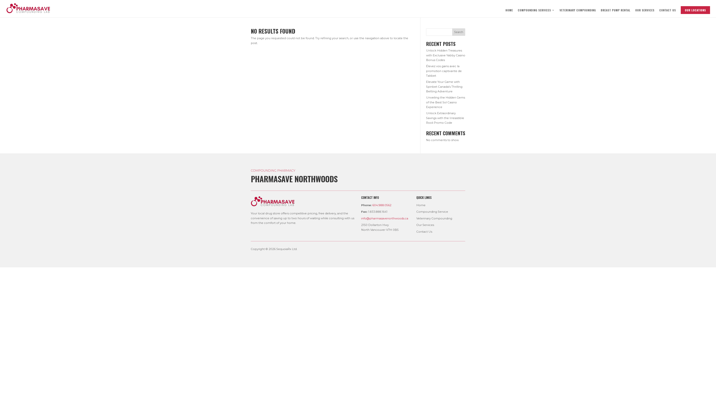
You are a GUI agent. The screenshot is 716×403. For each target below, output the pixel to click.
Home (509, 10)
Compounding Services (534, 10)
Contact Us (424, 231)
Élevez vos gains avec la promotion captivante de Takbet (444, 70)
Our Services (644, 10)
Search (458, 32)
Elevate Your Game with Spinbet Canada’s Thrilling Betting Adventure (444, 86)
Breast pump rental (615, 10)
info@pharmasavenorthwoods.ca (384, 218)
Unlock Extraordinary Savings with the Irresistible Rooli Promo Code (445, 117)
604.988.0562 (381, 205)
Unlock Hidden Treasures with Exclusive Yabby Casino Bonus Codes (445, 55)
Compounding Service (432, 211)
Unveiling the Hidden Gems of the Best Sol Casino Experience (445, 102)
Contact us (667, 10)
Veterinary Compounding (578, 10)
